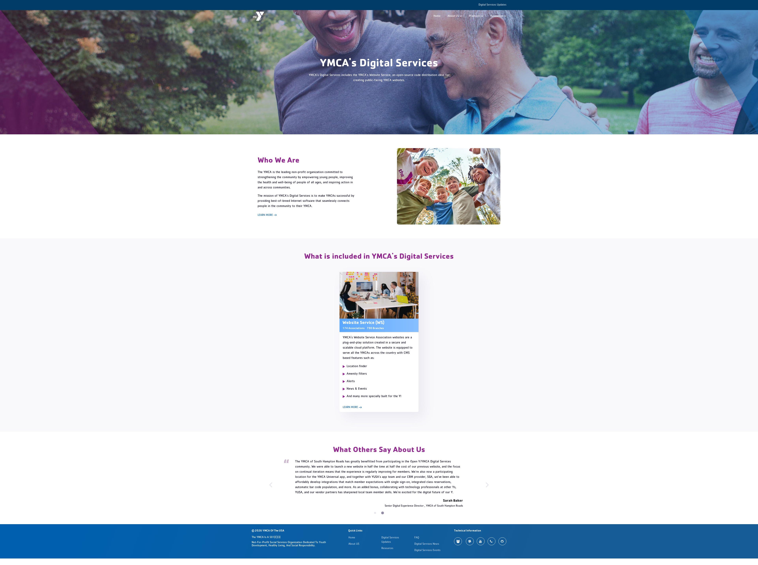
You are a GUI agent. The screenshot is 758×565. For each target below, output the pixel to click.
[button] (454, 16)
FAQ (416, 534)
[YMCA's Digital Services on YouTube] (481, 538)
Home (436, 16)
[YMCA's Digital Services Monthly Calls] (491, 538)
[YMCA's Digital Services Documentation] (458, 538)
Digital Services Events (427, 547)
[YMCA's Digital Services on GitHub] (502, 538)
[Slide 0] (375, 510)
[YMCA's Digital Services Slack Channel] (470, 538)
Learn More (266, 215)
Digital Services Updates (492, 5)
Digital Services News (426, 541)
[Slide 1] (383, 510)
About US (353, 541)
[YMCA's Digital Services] (259, 16)
